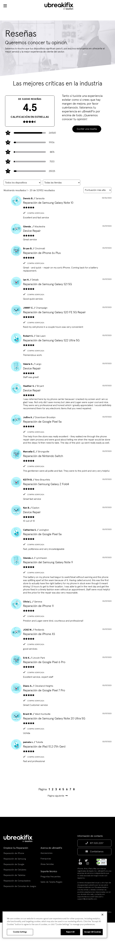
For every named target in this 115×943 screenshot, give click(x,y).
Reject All (70, 932)
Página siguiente (56, 796)
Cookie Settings (20, 932)
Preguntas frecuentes (50, 877)
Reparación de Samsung (15, 859)
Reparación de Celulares (15, 870)
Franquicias (46, 859)
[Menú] (5, 6)
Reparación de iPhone (14, 853)
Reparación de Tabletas (14, 875)
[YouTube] (81, 864)
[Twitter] (87, 861)
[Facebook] (80, 861)
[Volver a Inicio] (61, 6)
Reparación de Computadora (17, 881)
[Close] (102, 914)
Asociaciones (46, 853)
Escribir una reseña (87, 129)
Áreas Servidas (47, 864)
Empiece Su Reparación (16, 848)
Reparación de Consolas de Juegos (20, 886)
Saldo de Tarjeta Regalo (51, 882)
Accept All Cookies (92, 932)
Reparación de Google (14, 864)
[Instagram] (88, 864)
